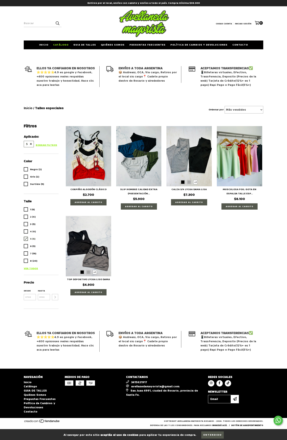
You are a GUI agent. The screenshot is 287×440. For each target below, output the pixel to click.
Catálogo (60, 45)
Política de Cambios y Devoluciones (199, 45)
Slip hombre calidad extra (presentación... (138, 191)
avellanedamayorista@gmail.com (155, 386)
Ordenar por (216, 109)
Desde (27, 290)
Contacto (240, 45)
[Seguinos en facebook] (219, 383)
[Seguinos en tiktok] (228, 383)
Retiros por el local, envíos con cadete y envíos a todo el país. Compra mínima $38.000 (143, 3)
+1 (195, 182)
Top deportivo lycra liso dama (88, 279)
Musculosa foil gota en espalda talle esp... (239, 191)
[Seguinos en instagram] (211, 383)
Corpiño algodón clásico (88, 189)
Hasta (41, 290)
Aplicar (55, 297)
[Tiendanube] (42, 422)
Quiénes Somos (113, 45)
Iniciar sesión (243, 23)
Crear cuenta (224, 23)
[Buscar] (57, 23)
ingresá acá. (219, 425)
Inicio (43, 45)
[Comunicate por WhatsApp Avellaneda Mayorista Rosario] (278, 420)
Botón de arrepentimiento (247, 425)
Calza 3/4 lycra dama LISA (189, 189)
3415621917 (139, 382)
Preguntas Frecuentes (147, 45)
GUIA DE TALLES (84, 45)
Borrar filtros (46, 145)
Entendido (212, 435)
